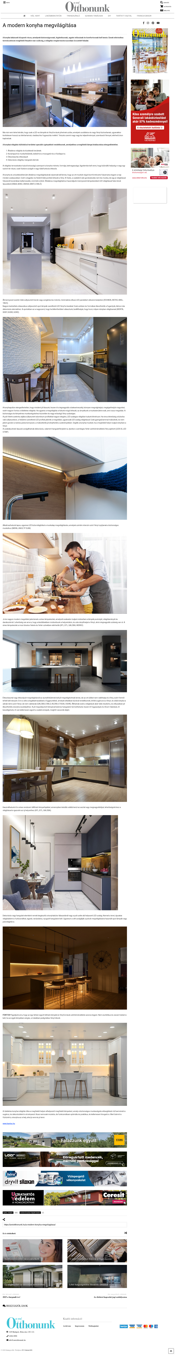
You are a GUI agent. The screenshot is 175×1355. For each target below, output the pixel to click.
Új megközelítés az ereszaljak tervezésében (25, 1284)
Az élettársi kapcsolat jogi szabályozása (110, 1297)
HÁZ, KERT (35, 16)
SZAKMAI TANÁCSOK (94, 16)
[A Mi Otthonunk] (86, 6)
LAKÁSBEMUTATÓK (53, 16)
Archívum (67, 1326)
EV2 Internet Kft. (27, 1350)
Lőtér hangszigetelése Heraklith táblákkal (88, 1284)
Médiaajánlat (93, 1326)
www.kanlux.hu (9, 1124)
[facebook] (143, 23)
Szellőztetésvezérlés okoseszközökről (22, 1258)
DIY (109, 16)
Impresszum (79, 1326)
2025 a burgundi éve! (11, 1297)
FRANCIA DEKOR (144, 16)
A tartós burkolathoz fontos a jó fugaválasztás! (90, 1258)
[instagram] (148, 23)
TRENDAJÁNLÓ (73, 16)
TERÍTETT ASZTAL (124, 16)
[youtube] (158, 23)
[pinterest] (153, 23)
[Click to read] (32, 1250)
